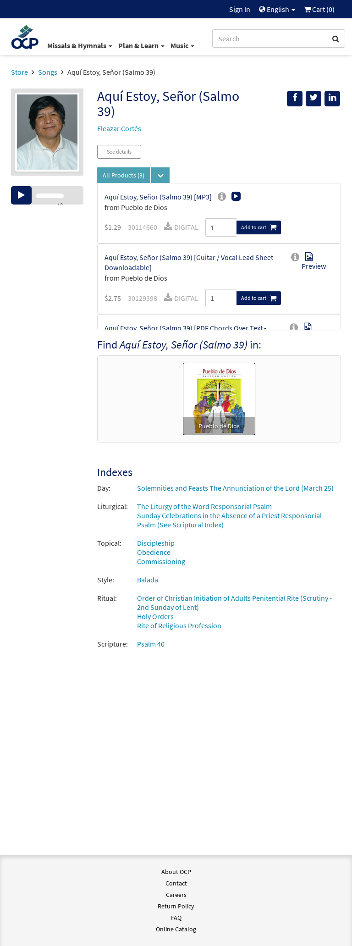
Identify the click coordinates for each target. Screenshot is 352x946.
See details (119, 151)
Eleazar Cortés (119, 128)
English (278, 9)
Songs (47, 72)
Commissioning (161, 561)
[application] (47, 195)
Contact (176, 883)
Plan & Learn (139, 45)
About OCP (176, 872)
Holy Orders (155, 616)
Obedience (153, 552)
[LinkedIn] (332, 98)
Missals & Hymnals (77, 45)
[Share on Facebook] (294, 98)
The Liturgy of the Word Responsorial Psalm (204, 506)
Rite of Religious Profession (179, 625)
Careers (176, 895)
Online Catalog (176, 929)
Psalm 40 (151, 643)
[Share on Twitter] (313, 98)
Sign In (239, 9)
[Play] (21, 195)
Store (19, 72)
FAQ (176, 917)
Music (180, 45)
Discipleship (156, 543)
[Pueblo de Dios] (219, 398)
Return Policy (176, 906)
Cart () (323, 9)
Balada (147, 579)
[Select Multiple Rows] (160, 175)
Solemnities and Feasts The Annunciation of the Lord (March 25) (235, 487)
